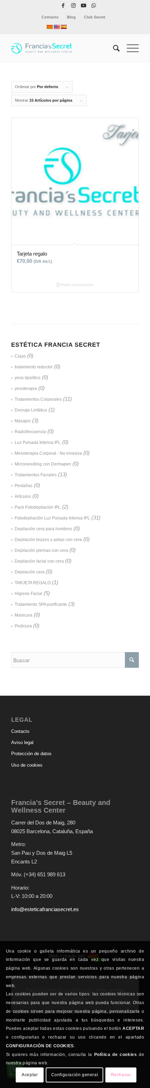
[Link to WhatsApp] (93, 5)
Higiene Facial (28, 593)
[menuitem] (50, 17)
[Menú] (129, 48)
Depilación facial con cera (39, 561)
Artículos (23, 496)
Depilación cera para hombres (43, 528)
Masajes (23, 420)
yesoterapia (26, 388)
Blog (71, 17)
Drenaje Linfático (31, 410)
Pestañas (23, 485)
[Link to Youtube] (83, 5)
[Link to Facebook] (63, 5)
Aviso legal (22, 742)
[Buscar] (113, 48)
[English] (56, 27)
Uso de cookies (27, 765)
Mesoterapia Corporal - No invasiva (48, 453)
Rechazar (121, 1074)
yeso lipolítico (27, 377)
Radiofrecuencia (30, 431)
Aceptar (30, 1074)
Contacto (50, 17)
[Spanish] (63, 27)
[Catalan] (49, 27)
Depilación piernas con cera (41, 550)
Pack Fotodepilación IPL (38, 507)
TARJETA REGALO (33, 582)
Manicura (23, 615)
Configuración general (74, 1074)
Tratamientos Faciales (36, 474)
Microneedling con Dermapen (43, 464)
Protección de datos (31, 753)
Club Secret (94, 17)
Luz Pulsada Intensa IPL (38, 442)
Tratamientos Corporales (38, 399)
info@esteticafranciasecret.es (45, 909)
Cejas (20, 356)
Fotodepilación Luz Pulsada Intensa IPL (52, 518)
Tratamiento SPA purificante (41, 604)
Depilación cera (30, 572)
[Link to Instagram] (73, 5)
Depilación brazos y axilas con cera (48, 539)
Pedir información (77, 285)
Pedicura (23, 626)
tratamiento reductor (34, 367)
